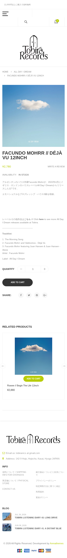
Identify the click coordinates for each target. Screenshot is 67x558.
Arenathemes (57, 543)
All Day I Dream (22, 72)
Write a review (56, 166)
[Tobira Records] (33, 46)
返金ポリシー (42, 497)
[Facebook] (21, 295)
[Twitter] (29, 295)
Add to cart (17, 282)
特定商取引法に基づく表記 (48, 486)
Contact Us (8, 489)
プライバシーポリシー (46, 480)
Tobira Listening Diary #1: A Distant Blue (38, 528)
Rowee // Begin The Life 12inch (23, 385)
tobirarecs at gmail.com (28, 453)
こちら (27, 219)
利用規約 (40, 492)
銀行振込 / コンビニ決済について (50, 473)
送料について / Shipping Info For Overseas (14, 473)
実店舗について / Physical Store (15, 482)
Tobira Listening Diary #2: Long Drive (36, 517)
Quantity (8, 269)
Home (5, 72)
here (41, 219)
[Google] (45, 295)
